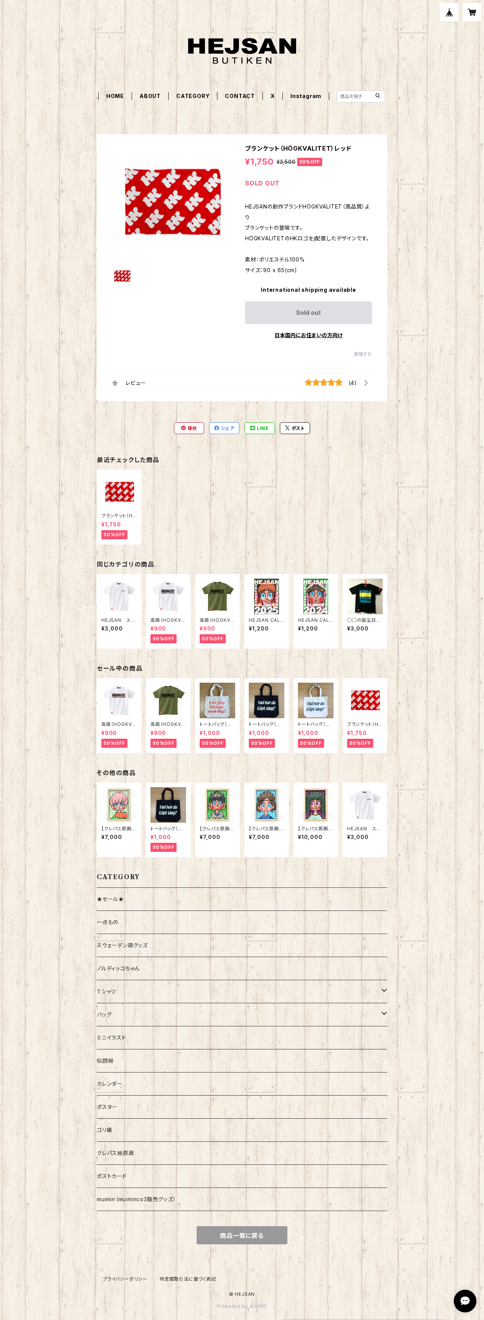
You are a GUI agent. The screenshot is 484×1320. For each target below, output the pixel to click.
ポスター (107, 1107)
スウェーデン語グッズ (122, 945)
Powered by (234, 1306)
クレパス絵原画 (115, 1153)
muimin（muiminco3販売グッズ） (136, 1199)
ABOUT (150, 96)
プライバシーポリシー (125, 1279)
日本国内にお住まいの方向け (309, 335)
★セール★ (110, 899)
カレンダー (110, 1083)
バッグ (104, 1014)
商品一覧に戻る (242, 1235)
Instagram (305, 96)
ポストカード (112, 1176)
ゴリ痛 (104, 1130)
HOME (115, 96)
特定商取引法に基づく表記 (188, 1279)
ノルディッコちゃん (118, 968)
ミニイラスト (111, 1037)
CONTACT (240, 96)
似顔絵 (105, 1060)
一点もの (107, 922)
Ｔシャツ (106, 991)
